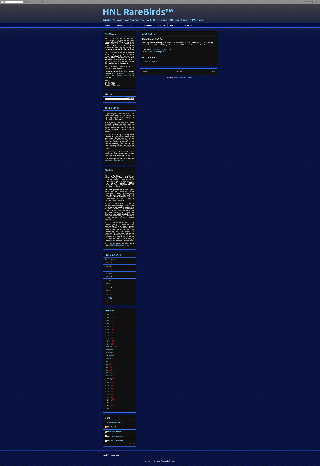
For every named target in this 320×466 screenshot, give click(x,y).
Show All (131, 444)
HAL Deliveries (110, 259)
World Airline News (114, 422)
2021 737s (108, 273)
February (109, 376)
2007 (109, 406)
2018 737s (108, 284)
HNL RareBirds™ (138, 12)
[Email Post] (170, 49)
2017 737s (108, 287)
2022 (109, 326)
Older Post (211, 72)
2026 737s (133, 25)
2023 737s (108, 266)
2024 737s (108, 262)
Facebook (122, 73)
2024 (109, 320)
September (110, 355)
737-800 (150, 52)
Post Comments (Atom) (183, 78)
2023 (109, 323)
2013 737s (108, 301)
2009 (109, 400)
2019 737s (108, 280)
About (108, 25)
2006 (109, 409)
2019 (109, 335)
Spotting (120, 25)
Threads (107, 75)
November (110, 349)
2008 (109, 403)
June (108, 364)
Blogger (171, 461)
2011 (109, 394)
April (108, 370)
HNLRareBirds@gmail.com (114, 160)
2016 (109, 344)
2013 (109, 388)
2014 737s (108, 298)
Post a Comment (151, 61)
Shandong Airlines (160, 52)
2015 (109, 382)
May (108, 367)
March (108, 373)
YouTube (119, 75)
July (108, 361)
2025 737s (174, 25)
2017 (109, 341)
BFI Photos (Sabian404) (115, 441)
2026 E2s (161, 25)
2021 (109, 329)
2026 (109, 315)
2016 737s (108, 291)
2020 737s (108, 277)
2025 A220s (188, 25)
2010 (109, 397)
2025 (109, 318)
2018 (109, 338)
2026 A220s (147, 25)
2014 (109, 385)
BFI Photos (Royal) (114, 431)
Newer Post (147, 72)
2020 (109, 332)
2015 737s (108, 294)
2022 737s (108, 270)
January (109, 379)
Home (179, 72)
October (109, 352)
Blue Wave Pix (112, 427)
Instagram (130, 73)
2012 (109, 391)
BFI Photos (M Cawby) (115, 436)
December (110, 346)
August (109, 358)
